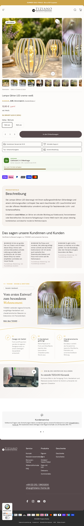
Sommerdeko (46, 474)
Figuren (43, 453)
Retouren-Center (30, 461)
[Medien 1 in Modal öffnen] (58, 22)
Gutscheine (60, 457)
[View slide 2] (43, 431)
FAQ (27, 469)
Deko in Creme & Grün (18, 89)
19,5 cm (19, 125)
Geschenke (60, 453)
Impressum (35, 522)
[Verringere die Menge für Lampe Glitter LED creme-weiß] (4, 134)
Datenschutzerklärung (25, 522)
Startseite (5, 89)
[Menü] (11, 504)
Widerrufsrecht (61, 522)
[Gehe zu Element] (5, 83)
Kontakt (29, 453)
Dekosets (44, 471)
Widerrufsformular (32, 465)
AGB (54, 522)
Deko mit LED (44, 466)
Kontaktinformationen (46, 522)
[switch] (7, 517)
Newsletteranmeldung (34, 457)
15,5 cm (7, 125)
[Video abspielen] (20, 377)
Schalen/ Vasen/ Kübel (46, 461)
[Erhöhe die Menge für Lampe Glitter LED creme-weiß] (15, 134)
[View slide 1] (40, 431)
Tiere (43, 457)
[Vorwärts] (53, 74)
